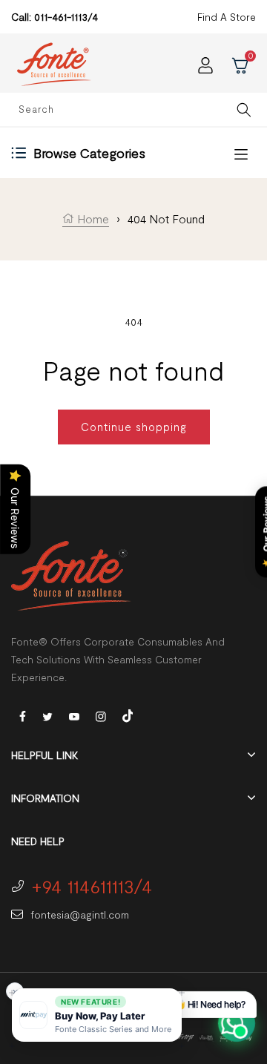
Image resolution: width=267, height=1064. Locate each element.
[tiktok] (127, 714)
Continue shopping (134, 426)
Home (91, 218)
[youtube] (74, 715)
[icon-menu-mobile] (241, 153)
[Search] (244, 109)
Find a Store (226, 16)
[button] (97, 1015)
